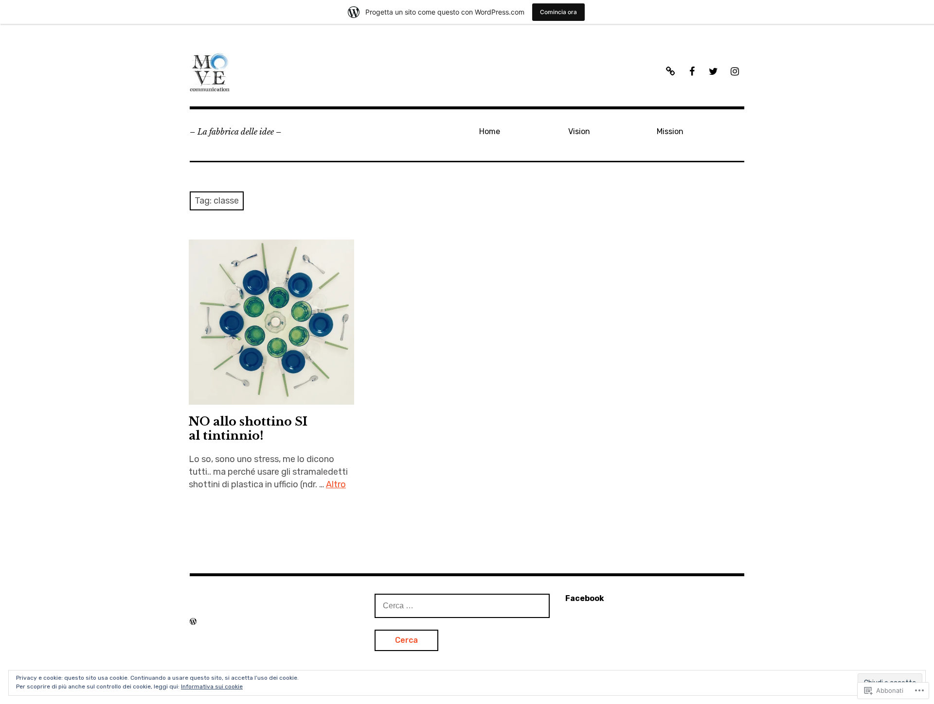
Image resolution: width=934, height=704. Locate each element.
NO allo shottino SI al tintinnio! (248, 428)
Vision (579, 131)
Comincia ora (558, 12)
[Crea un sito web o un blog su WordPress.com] (193, 621)
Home (489, 131)
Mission (670, 131)
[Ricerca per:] (462, 605)
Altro (336, 484)
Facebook (584, 598)
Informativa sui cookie (212, 686)
